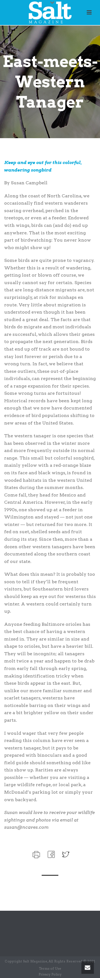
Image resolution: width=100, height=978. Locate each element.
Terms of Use (50, 968)
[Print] (35, 854)
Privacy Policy (50, 974)
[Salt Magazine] (50, 12)
